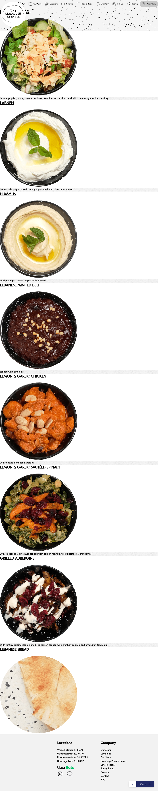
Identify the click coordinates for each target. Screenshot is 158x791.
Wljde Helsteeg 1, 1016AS (70, 750)
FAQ (103, 780)
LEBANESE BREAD (14, 650)
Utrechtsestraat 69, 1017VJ (70, 754)
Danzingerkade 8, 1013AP (70, 761)
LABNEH (7, 103)
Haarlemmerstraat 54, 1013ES (72, 757)
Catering (69, 4)
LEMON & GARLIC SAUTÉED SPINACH (30, 467)
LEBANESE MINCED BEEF (20, 285)
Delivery (135, 4)
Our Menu (37, 4)
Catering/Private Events (113, 761)
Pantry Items (151, 4)
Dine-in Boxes (87, 4)
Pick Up (120, 4)
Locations (54, 4)
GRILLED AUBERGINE (17, 558)
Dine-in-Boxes (108, 765)
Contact (105, 776)
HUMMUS (8, 194)
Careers (105, 772)
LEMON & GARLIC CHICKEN (23, 376)
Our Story (105, 4)
